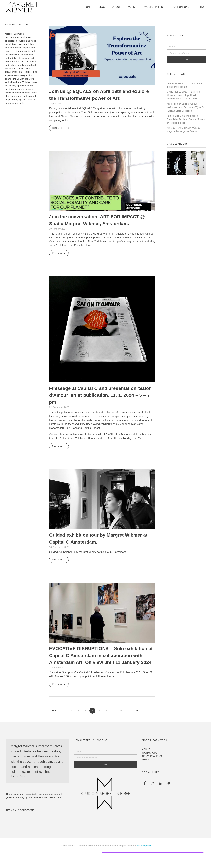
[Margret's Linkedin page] (161, 783)
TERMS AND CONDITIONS (20, 810)
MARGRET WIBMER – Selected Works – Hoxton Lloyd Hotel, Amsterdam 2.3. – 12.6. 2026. (183, 95)
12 (121, 710)
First (54, 710)
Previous (64, 711)
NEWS (145, 759)
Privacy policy (144, 845)
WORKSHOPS (149, 752)
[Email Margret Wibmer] (168, 783)
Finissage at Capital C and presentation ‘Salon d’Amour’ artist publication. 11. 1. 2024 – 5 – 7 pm (100, 395)
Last (137, 710)
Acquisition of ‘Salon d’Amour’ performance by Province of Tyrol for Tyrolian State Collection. (186, 107)
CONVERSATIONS (152, 756)
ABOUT (146, 749)
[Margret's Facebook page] (145, 783)
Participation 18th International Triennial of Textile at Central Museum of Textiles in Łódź (186, 119)
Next (128, 711)
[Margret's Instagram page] (153, 783)
